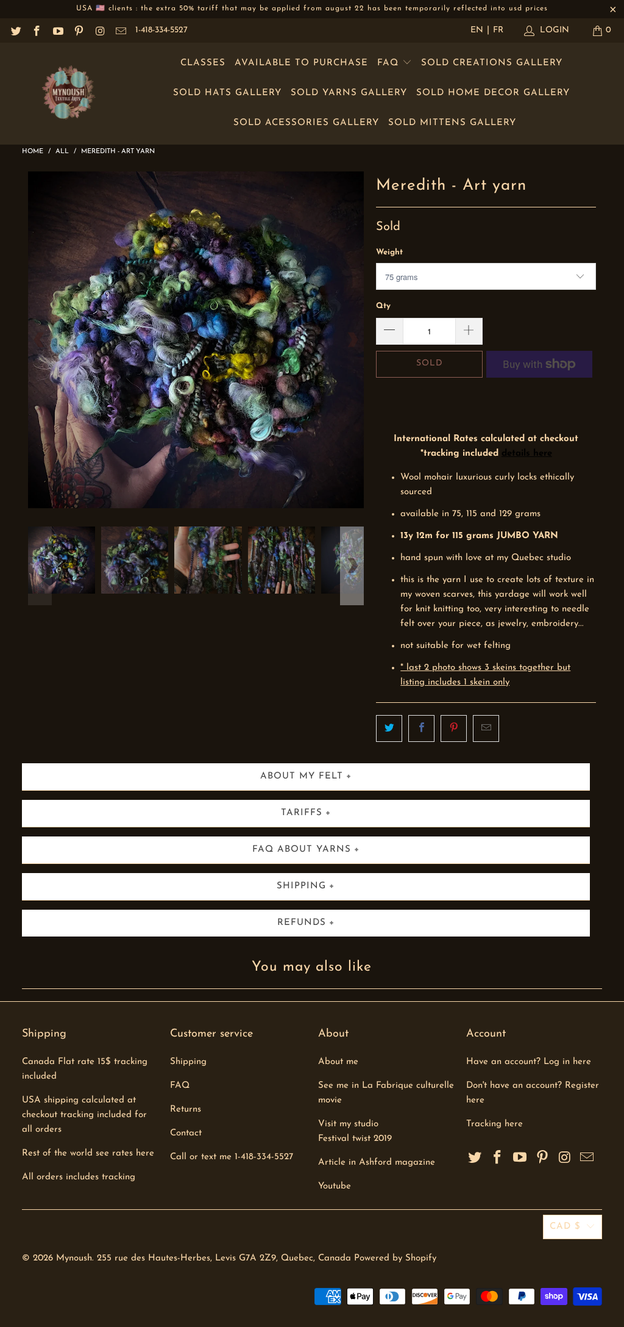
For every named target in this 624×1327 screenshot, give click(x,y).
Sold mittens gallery (452, 123)
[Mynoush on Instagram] (99, 30)
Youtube (334, 1186)
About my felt (301, 776)
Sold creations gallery (491, 63)
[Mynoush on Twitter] (15, 30)
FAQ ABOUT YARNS (301, 849)
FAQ (389, 63)
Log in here (567, 1061)
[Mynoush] (68, 93)
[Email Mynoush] (121, 30)
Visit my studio (348, 1124)
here (514, 1124)
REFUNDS (301, 922)
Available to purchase (301, 63)
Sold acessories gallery (306, 123)
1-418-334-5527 (161, 30)
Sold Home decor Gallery (493, 93)
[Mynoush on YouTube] (57, 30)
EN (476, 30)
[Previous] (39, 339)
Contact (186, 1133)
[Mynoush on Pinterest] (79, 30)
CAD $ (565, 1226)
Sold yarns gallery (349, 93)
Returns (185, 1109)
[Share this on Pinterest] (454, 728)
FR (498, 30)
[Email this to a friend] (486, 728)
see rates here (125, 1153)
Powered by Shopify (395, 1258)
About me (338, 1061)
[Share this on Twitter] (389, 728)
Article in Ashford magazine (376, 1162)
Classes (202, 63)
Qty (383, 306)
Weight (389, 252)
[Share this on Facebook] (421, 728)
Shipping (188, 1061)
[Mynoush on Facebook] (36, 30)
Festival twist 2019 (355, 1138)
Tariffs (301, 813)
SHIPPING (301, 886)
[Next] (352, 339)
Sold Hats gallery (227, 93)
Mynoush (74, 1258)
